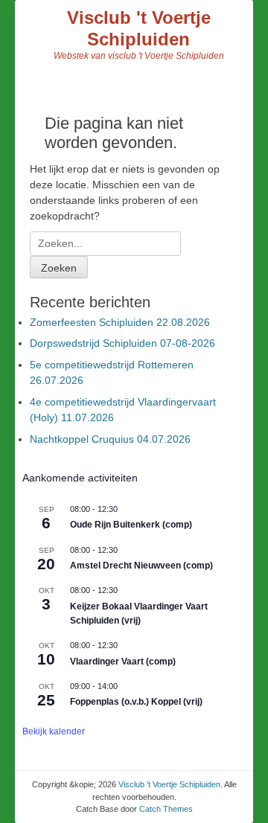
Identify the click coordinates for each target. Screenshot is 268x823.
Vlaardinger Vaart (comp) (123, 661)
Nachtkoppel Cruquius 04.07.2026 (110, 439)
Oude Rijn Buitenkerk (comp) (131, 524)
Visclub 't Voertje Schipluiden (139, 28)
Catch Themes (166, 808)
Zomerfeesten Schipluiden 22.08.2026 (120, 322)
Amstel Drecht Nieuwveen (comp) (141, 565)
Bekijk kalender (53, 731)
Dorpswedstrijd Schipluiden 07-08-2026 (122, 343)
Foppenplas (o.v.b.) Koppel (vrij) (136, 701)
